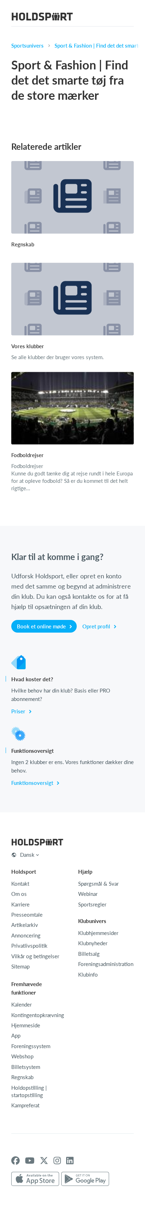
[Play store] (85, 1179)
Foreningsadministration (105, 964)
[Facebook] (15, 1160)
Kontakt (20, 883)
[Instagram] (57, 1160)
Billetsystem (25, 1067)
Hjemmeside (25, 1025)
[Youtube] (29, 1160)
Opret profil (97, 626)
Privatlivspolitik (29, 945)
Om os (19, 894)
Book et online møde (42, 626)
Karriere (20, 904)
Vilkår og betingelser (35, 956)
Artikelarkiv (24, 925)
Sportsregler (92, 904)
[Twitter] (44, 1160)
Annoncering (25, 935)
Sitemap (20, 966)
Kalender (21, 1004)
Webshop (22, 1056)
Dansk (27, 854)
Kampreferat (25, 1105)
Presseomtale (27, 914)
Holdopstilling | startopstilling (29, 1091)
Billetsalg (89, 953)
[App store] (35, 1179)
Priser (19, 711)
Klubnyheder (92, 943)
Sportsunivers (27, 45)
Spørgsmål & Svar (98, 883)
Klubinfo (88, 974)
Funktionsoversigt (33, 783)
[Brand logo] (42, 17)
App (15, 1035)
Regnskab (22, 1077)
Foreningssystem (30, 1046)
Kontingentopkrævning (37, 1015)
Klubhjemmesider (98, 933)
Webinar (87, 894)
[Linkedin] (70, 1160)
